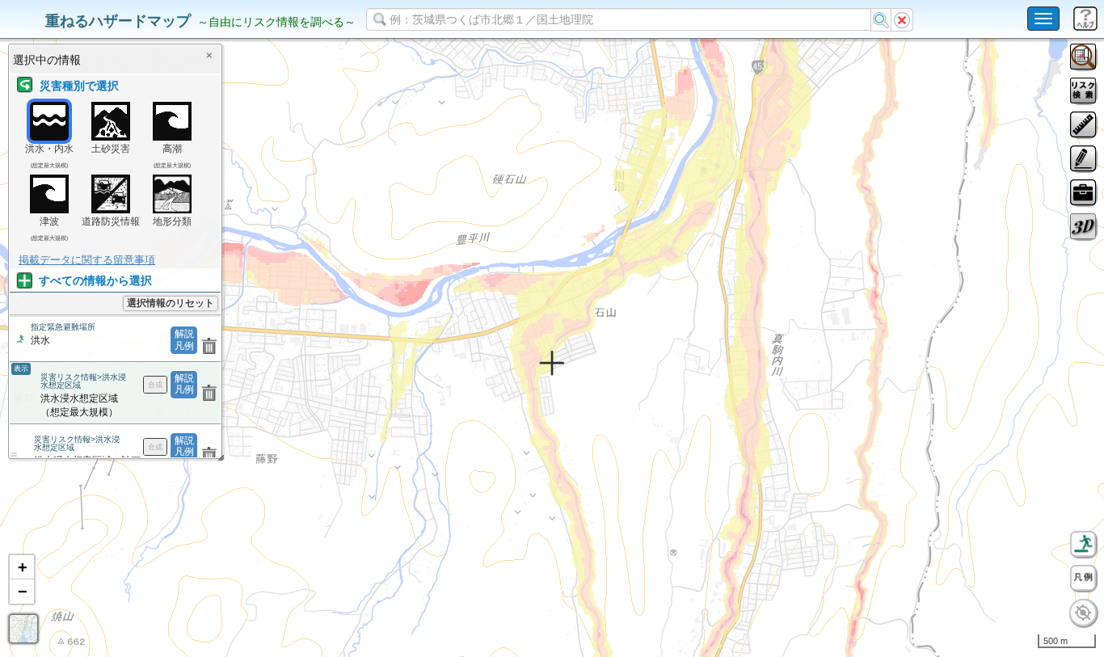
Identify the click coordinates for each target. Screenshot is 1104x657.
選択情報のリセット (170, 303)
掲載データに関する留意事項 (87, 260)
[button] (22, 567)
